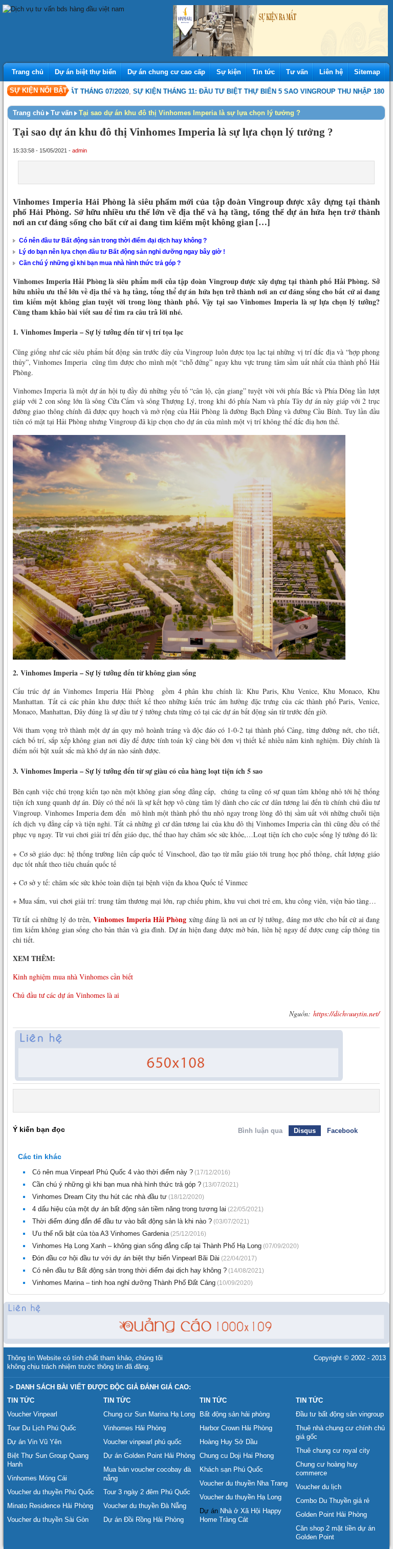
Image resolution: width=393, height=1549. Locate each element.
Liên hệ (331, 72)
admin (79, 150)
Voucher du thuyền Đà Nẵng (144, 1506)
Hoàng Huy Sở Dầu (228, 1442)
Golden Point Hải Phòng (331, 1514)
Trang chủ (27, 72)
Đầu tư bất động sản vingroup (340, 1414)
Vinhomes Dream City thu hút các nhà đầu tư (99, 1197)
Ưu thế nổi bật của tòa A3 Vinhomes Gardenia (100, 1233)
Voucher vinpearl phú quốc (142, 1442)
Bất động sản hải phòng (235, 1414)
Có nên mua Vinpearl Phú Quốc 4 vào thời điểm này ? (112, 1172)
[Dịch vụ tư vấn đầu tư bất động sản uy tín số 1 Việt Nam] (63, 9)
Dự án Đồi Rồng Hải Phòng (143, 1519)
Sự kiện (228, 72)
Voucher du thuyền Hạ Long (240, 1497)
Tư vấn (297, 72)
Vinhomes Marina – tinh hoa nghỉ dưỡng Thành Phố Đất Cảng (123, 1282)
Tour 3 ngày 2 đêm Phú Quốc (146, 1492)
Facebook (342, 1131)
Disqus (305, 1131)
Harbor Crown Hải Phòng (236, 1428)
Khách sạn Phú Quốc (231, 1469)
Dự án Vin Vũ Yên (34, 1442)
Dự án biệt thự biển (85, 72)
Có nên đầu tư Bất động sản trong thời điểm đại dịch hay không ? (113, 240)
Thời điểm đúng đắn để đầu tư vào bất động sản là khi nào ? (122, 1221)
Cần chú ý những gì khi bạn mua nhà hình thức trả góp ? (100, 263)
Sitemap (367, 72)
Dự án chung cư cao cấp (166, 72)
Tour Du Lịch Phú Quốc (41, 1428)
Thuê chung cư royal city (333, 1450)
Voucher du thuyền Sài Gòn (48, 1519)
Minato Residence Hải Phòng (50, 1506)
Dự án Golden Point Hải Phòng (149, 1455)
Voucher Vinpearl (32, 1414)
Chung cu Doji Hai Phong (237, 1455)
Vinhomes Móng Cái (37, 1478)
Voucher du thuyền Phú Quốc (50, 1492)
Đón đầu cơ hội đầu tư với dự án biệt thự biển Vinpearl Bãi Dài (126, 1258)
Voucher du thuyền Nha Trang (244, 1483)
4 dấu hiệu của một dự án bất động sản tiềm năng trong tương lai (129, 1209)
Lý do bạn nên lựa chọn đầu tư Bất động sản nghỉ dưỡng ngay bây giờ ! (122, 251)
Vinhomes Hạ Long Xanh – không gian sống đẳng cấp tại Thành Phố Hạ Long (146, 1246)
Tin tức (263, 72)
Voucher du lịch (318, 1487)
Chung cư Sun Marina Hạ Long (149, 1414)
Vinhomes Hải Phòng (134, 1428)
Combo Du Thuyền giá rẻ (332, 1500)
